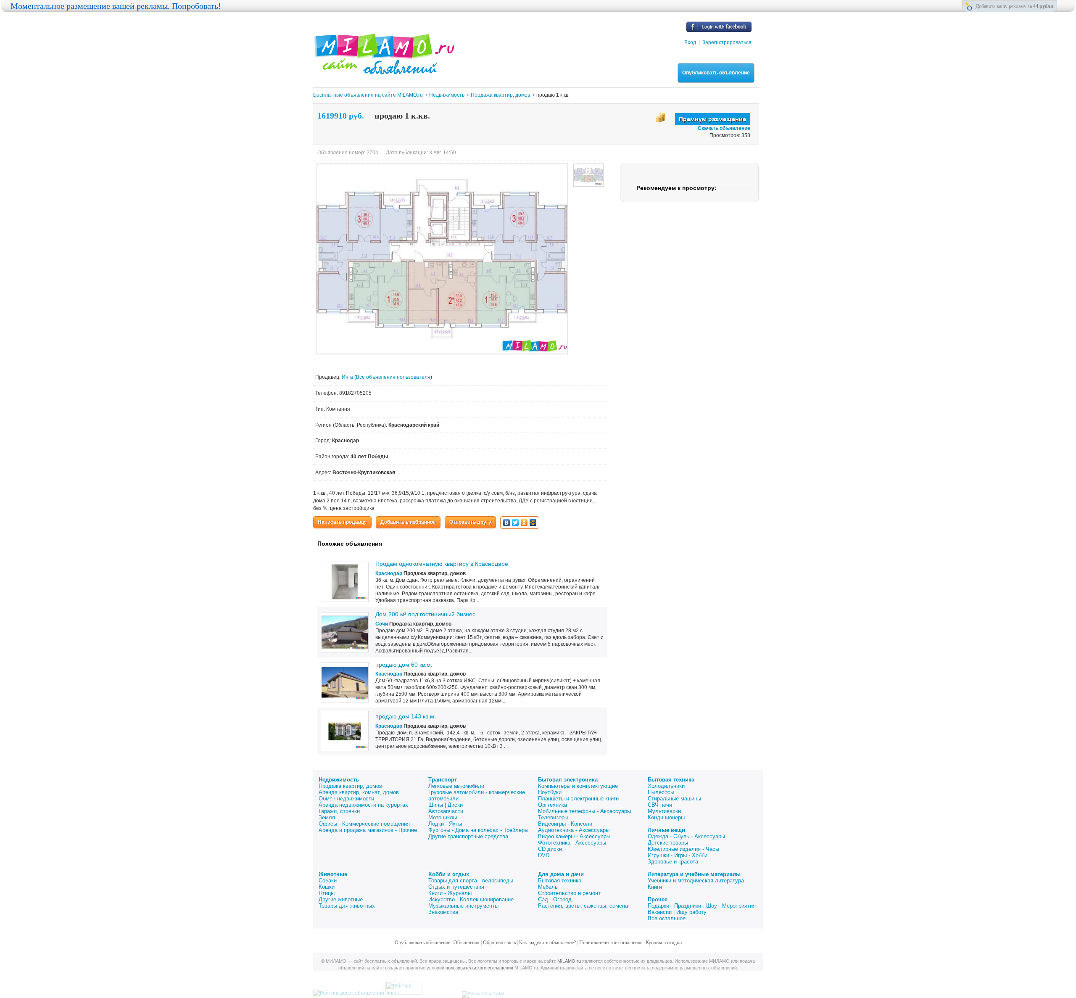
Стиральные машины (674, 798)
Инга (348, 377)
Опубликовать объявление (716, 73)
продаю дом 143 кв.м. (405, 716)
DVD (543, 855)
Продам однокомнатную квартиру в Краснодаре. (442, 563)
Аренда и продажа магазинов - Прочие (368, 830)
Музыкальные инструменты (463, 906)
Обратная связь (499, 942)
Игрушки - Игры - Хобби (677, 855)
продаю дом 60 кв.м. (404, 664)
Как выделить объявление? (547, 942)
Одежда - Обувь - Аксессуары (686, 836)
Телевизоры (553, 817)
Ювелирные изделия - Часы (683, 849)
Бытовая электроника (568, 779)
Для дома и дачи (561, 874)
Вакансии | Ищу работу (677, 912)
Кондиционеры (666, 817)
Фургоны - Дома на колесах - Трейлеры (478, 830)
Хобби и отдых (448, 874)
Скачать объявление (724, 128)
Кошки (327, 887)
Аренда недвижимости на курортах (363, 805)
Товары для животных (347, 906)
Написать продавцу (342, 522)
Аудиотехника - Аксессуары (573, 830)
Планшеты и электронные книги (578, 798)
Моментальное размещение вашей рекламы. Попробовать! (116, 6)
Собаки (328, 880)
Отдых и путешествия (456, 887)
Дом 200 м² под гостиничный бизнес (425, 614)
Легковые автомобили (456, 786)
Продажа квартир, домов (350, 786)
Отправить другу (470, 522)
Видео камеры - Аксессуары (574, 836)
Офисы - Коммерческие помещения (364, 824)
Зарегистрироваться (727, 42)
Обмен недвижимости (346, 798)
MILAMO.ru (569, 961)
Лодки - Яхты (445, 824)
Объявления (467, 942)
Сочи (381, 624)
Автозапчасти (445, 811)
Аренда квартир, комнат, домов (359, 792)
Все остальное (667, 918)
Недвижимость (339, 779)
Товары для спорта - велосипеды (470, 880)
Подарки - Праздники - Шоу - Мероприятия (702, 906)
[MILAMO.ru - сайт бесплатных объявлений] (383, 69)
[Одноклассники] (524, 522)
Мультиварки (664, 811)
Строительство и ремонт (569, 893)
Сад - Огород (555, 899)
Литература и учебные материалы (694, 874)
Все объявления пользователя (393, 377)
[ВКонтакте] (506, 522)
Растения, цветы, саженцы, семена (583, 906)
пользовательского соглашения (479, 967)
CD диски (550, 849)
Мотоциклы (442, 817)
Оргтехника (552, 805)
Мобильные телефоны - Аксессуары (584, 811)
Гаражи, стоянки (339, 811)
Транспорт (442, 779)
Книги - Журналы (450, 893)
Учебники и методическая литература (696, 880)
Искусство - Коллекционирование (471, 899)
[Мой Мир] (533, 522)
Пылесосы (661, 792)
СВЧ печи (660, 805)
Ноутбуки (550, 792)
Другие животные (341, 899)
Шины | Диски (445, 805)
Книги (655, 887)
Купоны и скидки (664, 942)
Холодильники (666, 786)
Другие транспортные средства (468, 836)
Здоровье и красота (673, 861)
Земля (327, 817)
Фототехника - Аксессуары (572, 843)
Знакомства (443, 912)
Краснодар (388, 573)
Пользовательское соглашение (610, 942)
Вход (690, 42)
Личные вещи (666, 830)
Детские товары (668, 843)
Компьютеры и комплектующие (578, 786)
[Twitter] (515, 522)
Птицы (327, 893)
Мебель (548, 887)
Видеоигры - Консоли (565, 824)
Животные (333, 874)
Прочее (657, 899)
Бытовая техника (671, 779)
